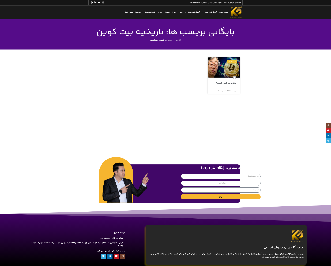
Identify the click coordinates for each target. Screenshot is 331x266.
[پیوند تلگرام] (92, 3)
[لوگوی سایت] (236, 12)
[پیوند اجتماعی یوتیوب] (99, 3)
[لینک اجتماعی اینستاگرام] (103, 3)
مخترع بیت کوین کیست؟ (226, 83)
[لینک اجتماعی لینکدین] (95, 3)
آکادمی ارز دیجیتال (173, 40)
